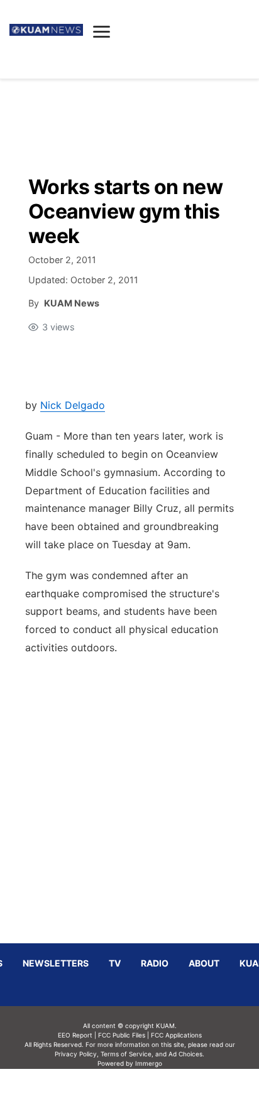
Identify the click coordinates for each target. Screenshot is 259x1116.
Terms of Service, (127, 1054)
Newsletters (56, 963)
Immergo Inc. (148, 1092)
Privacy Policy (76, 1054)
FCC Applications (176, 1035)
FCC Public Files (121, 1035)
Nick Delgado (72, 405)
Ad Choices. (186, 1054)
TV (115, 963)
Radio (154, 963)
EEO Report (75, 1035)
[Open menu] (101, 31)
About (204, 963)
